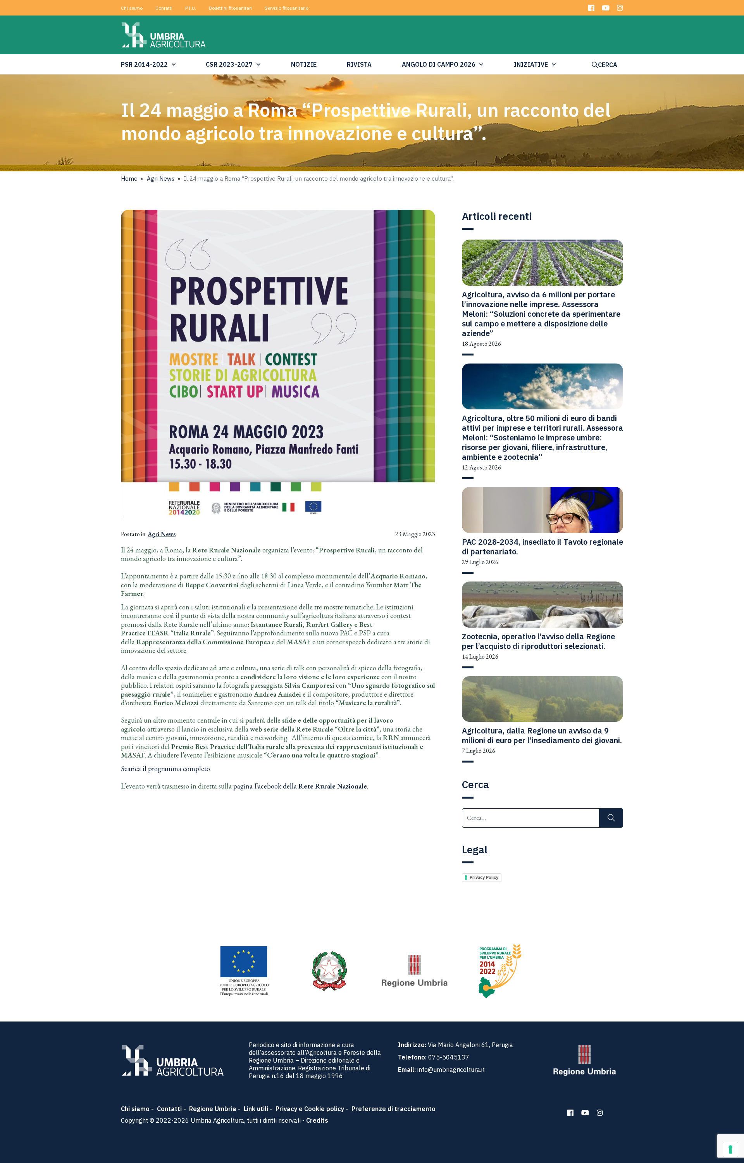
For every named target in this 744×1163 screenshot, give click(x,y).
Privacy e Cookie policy (310, 1109)
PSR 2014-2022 (144, 64)
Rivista (359, 64)
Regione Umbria (212, 1109)
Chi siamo (132, 8)
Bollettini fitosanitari (230, 8)
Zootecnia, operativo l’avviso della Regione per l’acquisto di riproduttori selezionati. (538, 641)
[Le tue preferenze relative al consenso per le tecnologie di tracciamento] (730, 1149)
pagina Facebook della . (300, 786)
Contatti (163, 8)
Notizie (304, 64)
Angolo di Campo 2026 (438, 64)
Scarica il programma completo (165, 768)
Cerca (607, 65)
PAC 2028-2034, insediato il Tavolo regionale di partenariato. (542, 547)
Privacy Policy (484, 877)
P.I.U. (190, 8)
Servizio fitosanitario (286, 8)
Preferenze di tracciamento (393, 1109)
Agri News (160, 178)
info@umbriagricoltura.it (451, 1069)
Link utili (256, 1109)
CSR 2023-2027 (229, 64)
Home (129, 178)
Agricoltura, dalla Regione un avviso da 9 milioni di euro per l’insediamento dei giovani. (542, 735)
